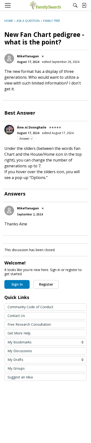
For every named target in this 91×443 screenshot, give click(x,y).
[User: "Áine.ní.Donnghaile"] (9, 130)
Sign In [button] (17, 284)
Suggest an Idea (20, 377)
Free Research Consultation (29, 324)
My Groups (16, 368)
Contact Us (16, 315)
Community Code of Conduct (30, 307)
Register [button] (46, 284)
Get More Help (19, 333)
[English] (45, 5)
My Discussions (20, 351)
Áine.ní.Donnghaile (31, 127)
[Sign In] (84, 5)
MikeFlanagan (28, 56)
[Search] (75, 5)
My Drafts (45, 359)
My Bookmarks (45, 342)
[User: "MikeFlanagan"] (9, 58)
